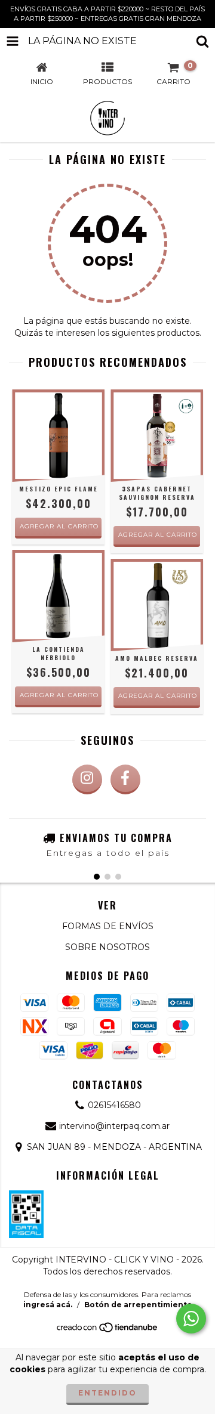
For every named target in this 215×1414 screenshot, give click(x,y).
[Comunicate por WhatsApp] (191, 1318)
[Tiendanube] (108, 1330)
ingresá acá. (47, 1304)
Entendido (107, 1392)
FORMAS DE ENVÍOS (107, 926)
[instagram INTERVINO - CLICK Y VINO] (87, 779)
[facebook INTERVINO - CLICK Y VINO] (125, 779)
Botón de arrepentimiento (138, 1304)
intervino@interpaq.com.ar (114, 1126)
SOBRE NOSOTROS (107, 947)
